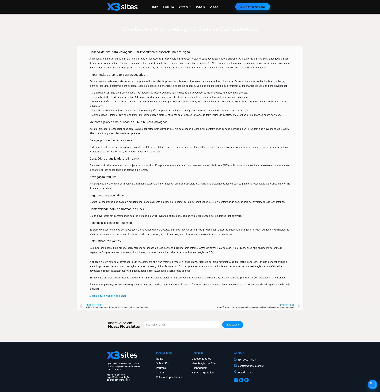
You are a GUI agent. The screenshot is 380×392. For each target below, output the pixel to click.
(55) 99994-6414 (247, 359)
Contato (213, 6)
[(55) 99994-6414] (235, 359)
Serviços (183, 6)
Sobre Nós (168, 6)
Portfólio (200, 6)
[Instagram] (236, 380)
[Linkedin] (246, 380)
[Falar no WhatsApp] (372, 384)
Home (155, 6)
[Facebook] (241, 380)
